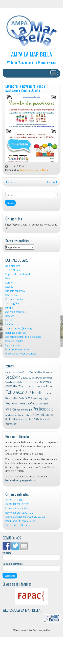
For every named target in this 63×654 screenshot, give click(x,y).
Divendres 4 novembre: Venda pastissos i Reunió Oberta (25, 88)
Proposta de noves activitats (20, 353)
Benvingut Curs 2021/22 (19, 512)
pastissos (9, 415)
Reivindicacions (43, 414)
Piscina (9, 307)
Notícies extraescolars (17, 349)
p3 (30, 409)
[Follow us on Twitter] (15, 546)
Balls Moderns (12, 266)
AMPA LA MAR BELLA (31, 54)
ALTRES (27, 371)
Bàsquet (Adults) (14, 341)
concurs (30, 386)
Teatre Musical (13, 270)
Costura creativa (14, 299)
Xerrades (11, 423)
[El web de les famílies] (31, 596)
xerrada (46, 419)
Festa (28, 398)
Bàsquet (9, 316)
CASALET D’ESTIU (14, 500)
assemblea (37, 372)
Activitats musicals (15, 311)
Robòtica (16, 419)
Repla (8, 419)
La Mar (39, 403)
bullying (23, 382)
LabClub (9, 324)
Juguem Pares (15, 403)
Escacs (9, 286)
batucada (26, 377)
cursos (42, 386)
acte (6, 372)
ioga (45, 398)
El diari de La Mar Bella (17, 508)
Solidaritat (38, 419)
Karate (9, 282)
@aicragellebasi (44, 630)
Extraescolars (18, 392)
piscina (17, 415)
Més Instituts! (22, 409)
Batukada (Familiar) (15, 332)
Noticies (45, 170)
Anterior (11, 182)
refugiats (29, 415)
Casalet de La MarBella (17, 525)
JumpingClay (12, 303)
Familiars (38, 392)
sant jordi (29, 419)
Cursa (36, 386)
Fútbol (8, 320)
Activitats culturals (15, 372)
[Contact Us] (24, 546)
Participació (43, 408)
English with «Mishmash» (18, 274)
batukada (37, 377)
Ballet (8, 278)
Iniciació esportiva (15, 291)
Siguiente (51, 182)
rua (22, 419)
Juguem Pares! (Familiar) (18, 328)
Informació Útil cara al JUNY (20, 521)
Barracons (47, 372)
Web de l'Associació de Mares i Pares (31, 62)
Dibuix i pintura (13, 295)
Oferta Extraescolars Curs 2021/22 (25, 516)
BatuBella (12, 376)
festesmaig (37, 398)
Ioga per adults (13, 345)
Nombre (7, 553)
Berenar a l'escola (33, 170)
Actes (22, 170)
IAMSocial (16, 630)
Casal (24, 386)
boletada (16, 382)
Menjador (45, 403)
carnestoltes (13, 386)
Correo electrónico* (13, 564)
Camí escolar (33, 382)
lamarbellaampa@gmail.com (20, 480)
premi (23, 415)
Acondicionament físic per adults (23, 337)
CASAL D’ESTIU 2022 (17, 504)
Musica (10, 409)
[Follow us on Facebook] (7, 546)
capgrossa (45, 381)
